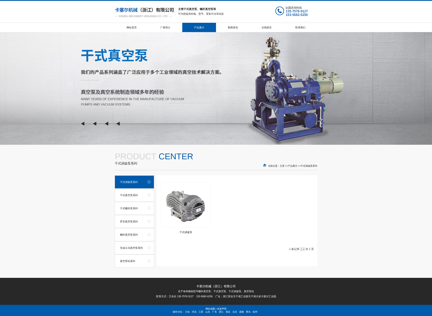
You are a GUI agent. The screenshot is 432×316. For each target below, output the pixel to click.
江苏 (201, 311)
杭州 (255, 311)
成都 (241, 311)
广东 (214, 311)
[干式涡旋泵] (186, 204)
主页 (282, 166)
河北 (194, 311)
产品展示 (292, 166)
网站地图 (210, 308)
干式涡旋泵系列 (309, 166)
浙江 (221, 311)
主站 (187, 311)
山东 (207, 311)
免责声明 (221, 308)
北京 (234, 311)
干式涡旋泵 (186, 232)
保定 (228, 311)
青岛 (248, 311)
